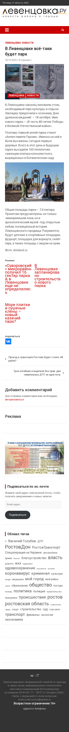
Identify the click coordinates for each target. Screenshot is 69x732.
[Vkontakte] (8, 341)
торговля (54, 609)
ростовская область (27, 603)
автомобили (50, 552)
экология (47, 614)
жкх (18, 563)
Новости (27, 42)
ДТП (40, 541)
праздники (11, 597)
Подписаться (17, 514)
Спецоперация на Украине (23, 552)
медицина (18, 579)
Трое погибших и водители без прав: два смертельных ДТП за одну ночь (37, 373)
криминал (40, 573)
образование (20, 585)
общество (40, 585)
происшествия (32, 597)
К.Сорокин (24, 60)
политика (23, 591)
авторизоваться (14, 399)
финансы (33, 615)
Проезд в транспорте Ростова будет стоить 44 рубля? (35, 359)
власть (55, 557)
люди (8, 579)
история (51, 569)
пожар (8, 591)
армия (8, 558)
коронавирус (17, 573)
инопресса (41, 569)
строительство (30, 609)
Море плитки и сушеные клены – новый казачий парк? (17, 313)
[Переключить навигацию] (7, 30)
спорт (15, 609)
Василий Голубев (22, 541)
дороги (9, 563)
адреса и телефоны (34, 708)
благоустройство (34, 558)
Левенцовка (13, 42)
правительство (54, 592)
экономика (14, 619)
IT (6, 541)
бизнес (17, 558)
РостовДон (17, 547)
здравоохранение (20, 568)
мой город (34, 579)
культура (57, 573)
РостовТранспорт (46, 547)
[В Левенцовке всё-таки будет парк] (34, 81)
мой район (51, 579)
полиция (39, 591)
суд (45, 609)
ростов (55, 597)
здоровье (27, 563)
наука (7, 586)
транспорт (15, 614)
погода (58, 585)
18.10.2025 (11, 60)
